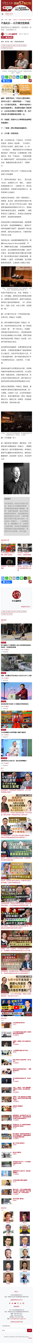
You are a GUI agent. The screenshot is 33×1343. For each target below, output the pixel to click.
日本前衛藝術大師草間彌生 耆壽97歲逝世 (13, 732)
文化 (6, 19)
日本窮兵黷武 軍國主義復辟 (20, 1180)
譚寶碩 (14, 1052)
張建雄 (14, 1144)
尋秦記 (9, 45)
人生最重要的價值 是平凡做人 (21, 1050)
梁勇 (14, 1164)
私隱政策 (30, 1338)
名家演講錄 (4, 758)
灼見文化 (4, 729)
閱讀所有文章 (25, 606)
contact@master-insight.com (18, 1318)
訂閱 (29, 1330)
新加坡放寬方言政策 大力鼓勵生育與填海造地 (14, 704)
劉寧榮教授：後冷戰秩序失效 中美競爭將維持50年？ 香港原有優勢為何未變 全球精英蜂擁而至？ (22, 1117)
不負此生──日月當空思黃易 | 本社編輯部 (22, 19)
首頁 (2, 19)
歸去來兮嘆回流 (17, 1152)
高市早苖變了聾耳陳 (18, 1198)
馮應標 (14, 1154)
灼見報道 (4, 673)
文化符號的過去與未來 (19, 1022)
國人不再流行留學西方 (19, 1143)
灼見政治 (4, 642)
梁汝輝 (14, 1127)
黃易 (14, 45)
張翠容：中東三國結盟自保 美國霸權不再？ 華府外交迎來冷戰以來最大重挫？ (22, 1098)
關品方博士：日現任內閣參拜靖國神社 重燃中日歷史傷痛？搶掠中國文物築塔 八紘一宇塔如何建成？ (22, 1191)
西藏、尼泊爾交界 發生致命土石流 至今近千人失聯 (16, 675)
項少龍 (10, 48)
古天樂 (18, 45)
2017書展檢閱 (7, 37)
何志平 (14, 1024)
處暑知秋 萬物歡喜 (18, 1106)
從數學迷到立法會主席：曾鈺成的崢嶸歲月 (14, 761)
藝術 (10, 19)
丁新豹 (3, 45)
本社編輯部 (12, 34)
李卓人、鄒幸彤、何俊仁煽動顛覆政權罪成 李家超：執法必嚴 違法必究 (22, 1089)
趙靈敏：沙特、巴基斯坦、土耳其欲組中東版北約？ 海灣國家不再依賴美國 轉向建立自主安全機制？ (15, 950)
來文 (14, 1072)
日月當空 (4, 48)
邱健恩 (24, 45)
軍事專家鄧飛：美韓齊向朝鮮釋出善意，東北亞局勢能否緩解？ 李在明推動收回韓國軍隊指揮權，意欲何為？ (16, 905)
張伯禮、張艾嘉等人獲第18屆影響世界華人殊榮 (24, 568)
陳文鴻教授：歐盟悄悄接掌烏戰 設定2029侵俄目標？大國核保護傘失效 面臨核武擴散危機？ (22, 1135)
